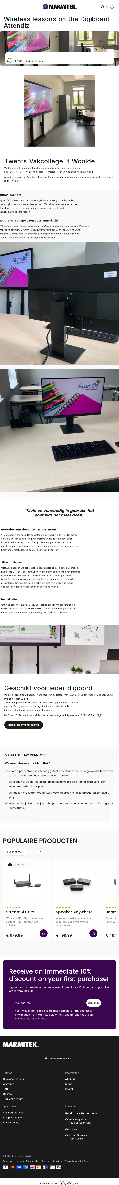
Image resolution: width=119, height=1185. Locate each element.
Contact (7, 1094)
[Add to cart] (44, 933)
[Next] (40, 851)
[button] (9, 7)
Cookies (46, 1161)
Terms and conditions (13, 1161)
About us (70, 1079)
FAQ (5, 1089)
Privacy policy (33, 1161)
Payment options (13, 1112)
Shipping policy (12, 1117)
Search (69, 1089)
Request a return (13, 1099)
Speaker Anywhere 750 (76, 912)
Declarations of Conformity (78, 1161)
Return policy (11, 1122)
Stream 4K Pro (20, 912)
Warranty (8, 1084)
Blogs (68, 1084)
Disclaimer (57, 1161)
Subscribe (94, 1002)
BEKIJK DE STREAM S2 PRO (23, 725)
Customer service (14, 1079)
